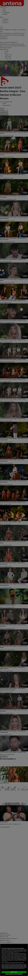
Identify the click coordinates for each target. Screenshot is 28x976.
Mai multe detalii (16, 952)
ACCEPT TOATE (14, 972)
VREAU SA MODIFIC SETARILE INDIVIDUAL (14, 973)
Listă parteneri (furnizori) (4, 969)
